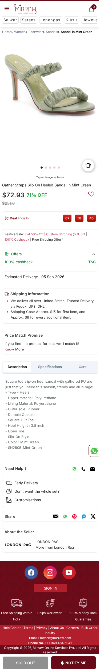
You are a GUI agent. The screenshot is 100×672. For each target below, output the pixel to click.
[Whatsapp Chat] (94, 451)
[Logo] (25, 9)
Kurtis (72, 20)
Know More (14, 349)
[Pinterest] (74, 516)
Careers (72, 627)
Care (83, 367)
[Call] (83, 468)
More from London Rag (54, 547)
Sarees (29, 20)
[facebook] (83, 516)
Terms (28, 627)
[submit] (91, 193)
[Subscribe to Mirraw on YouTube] (68, 572)
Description (17, 367)
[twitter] (92, 516)
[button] (41, 167)
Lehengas (51, 20)
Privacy (41, 627)
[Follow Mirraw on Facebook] (30, 572)
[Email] (92, 468)
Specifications (50, 367)
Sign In (50, 588)
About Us (56, 627)
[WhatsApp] (74, 468)
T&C (91, 262)
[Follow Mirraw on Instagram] (49, 572)
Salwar (10, 20)
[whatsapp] (64, 516)
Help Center (11, 627)
